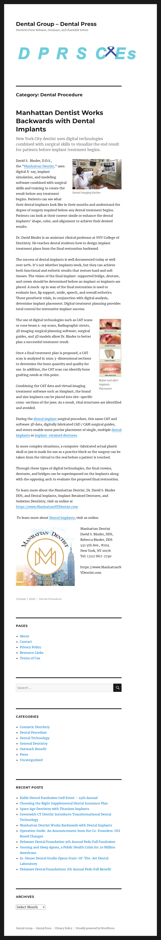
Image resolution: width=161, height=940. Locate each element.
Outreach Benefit (33, 749)
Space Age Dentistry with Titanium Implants (54, 809)
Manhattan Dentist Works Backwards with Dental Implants (59, 121)
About (24, 636)
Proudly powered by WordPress (95, 928)
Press (24, 754)
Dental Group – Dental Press (56, 24)
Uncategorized (31, 760)
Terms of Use (30, 658)
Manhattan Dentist (39, 166)
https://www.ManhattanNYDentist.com (47, 507)
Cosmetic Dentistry (35, 727)
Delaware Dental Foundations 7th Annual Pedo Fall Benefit (65, 869)
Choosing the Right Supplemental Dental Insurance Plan (64, 803)
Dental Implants (62, 518)
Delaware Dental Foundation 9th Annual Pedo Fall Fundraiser (67, 842)
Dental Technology (34, 738)
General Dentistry (34, 743)
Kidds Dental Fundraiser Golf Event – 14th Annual (59, 798)
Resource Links (31, 653)
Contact (26, 642)
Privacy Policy (30, 647)
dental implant (46, 419)
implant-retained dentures (56, 435)
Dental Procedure (50, 598)
